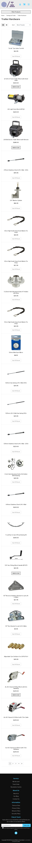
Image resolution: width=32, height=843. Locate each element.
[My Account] (20, 4)
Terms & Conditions (19, 828)
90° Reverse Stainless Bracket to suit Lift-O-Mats (16, 596)
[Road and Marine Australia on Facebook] (16, 833)
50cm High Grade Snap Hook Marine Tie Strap (16, 322)
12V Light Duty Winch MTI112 (16, 109)
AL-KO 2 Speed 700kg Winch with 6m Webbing (16, 687)
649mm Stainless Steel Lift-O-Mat (16, 504)
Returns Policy (16, 811)
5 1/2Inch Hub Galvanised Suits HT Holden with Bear (16, 292)
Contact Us (16, 799)
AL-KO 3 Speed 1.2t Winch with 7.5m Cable (16, 717)
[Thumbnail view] (3, 24)
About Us (16, 793)
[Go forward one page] (21, 763)
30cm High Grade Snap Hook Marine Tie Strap (16, 231)
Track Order (16, 784)
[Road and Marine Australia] (8, 4)
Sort (13, 25)
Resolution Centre (16, 787)
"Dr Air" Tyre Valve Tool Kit (16, 48)
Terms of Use (16, 805)
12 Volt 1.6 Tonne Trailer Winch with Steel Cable (16, 79)
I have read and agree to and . (16, 828)
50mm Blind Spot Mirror (16, 352)
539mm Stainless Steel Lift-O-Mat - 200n (16, 443)
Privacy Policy (16, 808)
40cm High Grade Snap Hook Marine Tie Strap (16, 261)
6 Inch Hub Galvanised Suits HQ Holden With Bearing (16, 474)
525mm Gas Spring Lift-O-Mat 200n (16, 383)
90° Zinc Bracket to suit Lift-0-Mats (16, 626)
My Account (16, 781)
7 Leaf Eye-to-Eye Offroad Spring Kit (16, 535)
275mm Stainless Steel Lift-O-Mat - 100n (16, 170)
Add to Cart (16, 87)
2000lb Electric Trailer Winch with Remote (16, 139)
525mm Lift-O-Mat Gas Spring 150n (16, 413)
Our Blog (16, 796)
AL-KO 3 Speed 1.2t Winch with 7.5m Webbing (16, 748)
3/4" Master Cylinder (16, 200)
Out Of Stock (16, 56)
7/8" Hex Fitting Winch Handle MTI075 (16, 565)
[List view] (6, 24)
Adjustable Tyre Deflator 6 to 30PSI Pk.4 (16, 656)
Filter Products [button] (16, 12)
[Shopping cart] (24, 4)
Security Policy (16, 813)
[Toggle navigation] (29, 4)
